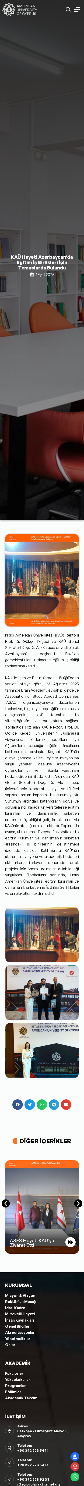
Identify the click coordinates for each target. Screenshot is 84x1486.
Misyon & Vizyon (20, 1295)
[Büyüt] (72, 540)
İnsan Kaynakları (19, 1320)
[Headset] (74, 1466)
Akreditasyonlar (20, 1332)
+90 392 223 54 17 (32, 1465)
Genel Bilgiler (17, 1326)
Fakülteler (14, 1373)
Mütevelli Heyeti (20, 1314)
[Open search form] (68, 9)
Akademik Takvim (21, 1398)
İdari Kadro (15, 1308)
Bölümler (13, 1392)
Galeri (11, 1344)
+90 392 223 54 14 (33, 1450)
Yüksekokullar (17, 1379)
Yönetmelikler (17, 1338)
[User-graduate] (74, 1456)
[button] (17, 1104)
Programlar (15, 1385)
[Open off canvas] (77, 9)
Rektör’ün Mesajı (20, 1301)
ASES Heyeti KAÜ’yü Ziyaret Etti (32, 1243)
